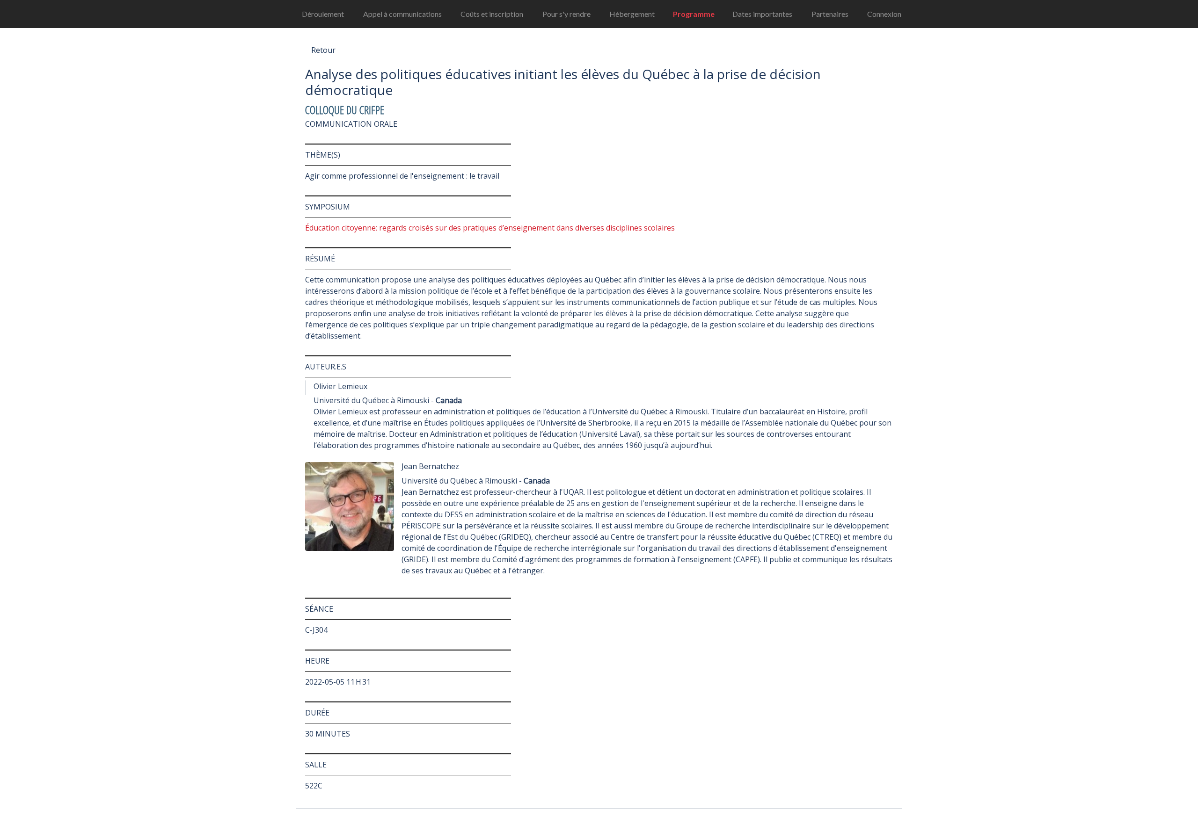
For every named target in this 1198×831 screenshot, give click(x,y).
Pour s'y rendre (566, 13)
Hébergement (632, 13)
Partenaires (829, 13)
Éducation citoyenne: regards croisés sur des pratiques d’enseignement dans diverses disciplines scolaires (490, 228)
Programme (694, 13)
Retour (323, 50)
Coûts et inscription (491, 13)
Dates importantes (762, 13)
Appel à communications (402, 13)
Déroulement (323, 13)
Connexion (884, 13)
